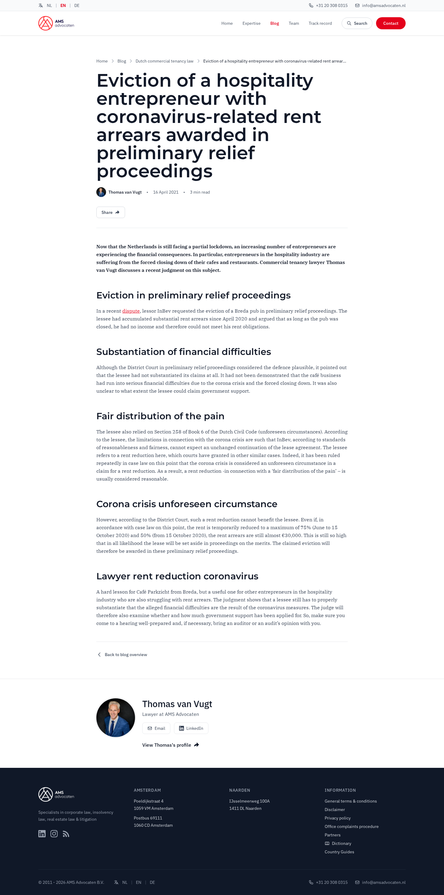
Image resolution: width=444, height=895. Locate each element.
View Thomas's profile (166, 745)
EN (63, 5)
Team (294, 23)
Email (160, 728)
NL (49, 5)
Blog (274, 23)
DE (76, 5)
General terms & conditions (351, 801)
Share (107, 212)
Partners (333, 835)
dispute (131, 311)
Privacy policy (338, 818)
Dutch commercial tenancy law (165, 61)
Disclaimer (335, 809)
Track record (320, 23)
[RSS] (66, 833)
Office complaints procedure (352, 826)
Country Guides (339, 852)
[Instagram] (54, 833)
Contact (390, 23)
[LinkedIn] (42, 833)
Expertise (252, 23)
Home (227, 23)
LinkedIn (194, 728)
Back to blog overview (126, 654)
